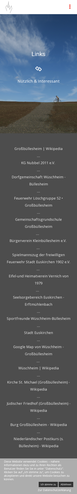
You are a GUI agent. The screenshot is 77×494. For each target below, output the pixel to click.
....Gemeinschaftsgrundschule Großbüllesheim (38, 219)
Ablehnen (66, 484)
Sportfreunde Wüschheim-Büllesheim (38, 318)
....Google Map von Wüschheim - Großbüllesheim (38, 346)
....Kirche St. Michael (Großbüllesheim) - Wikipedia (38, 382)
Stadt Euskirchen (38, 332)
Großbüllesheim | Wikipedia (38, 148)
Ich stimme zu (48, 484)
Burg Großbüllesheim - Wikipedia (38, 424)
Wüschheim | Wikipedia (38, 368)
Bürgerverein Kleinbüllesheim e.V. (38, 240)
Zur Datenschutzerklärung (54, 490)
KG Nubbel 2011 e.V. (38, 162)
